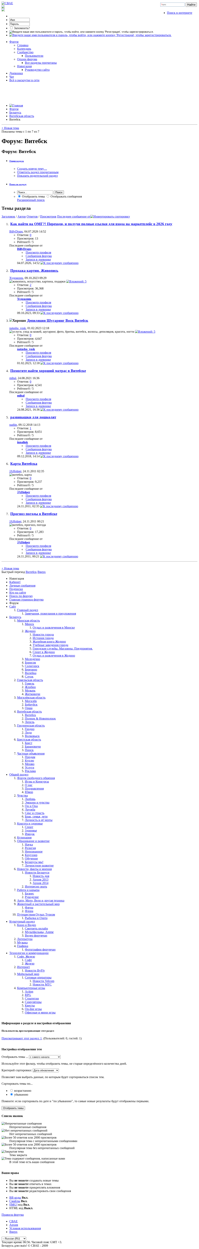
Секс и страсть (34, 813)
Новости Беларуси (37, 872)
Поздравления (34, 788)
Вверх (42, 572)
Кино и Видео (26, 925)
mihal (12, 378)
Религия (30, 848)
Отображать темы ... (15, 1056)
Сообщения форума (39, 256)
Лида (28, 732)
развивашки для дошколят (33, 417)
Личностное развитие (39, 865)
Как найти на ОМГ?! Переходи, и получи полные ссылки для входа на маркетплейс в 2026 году (91, 224)
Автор (21, 216)
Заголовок (8, 216)
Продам (30, 757)
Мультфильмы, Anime (39, 932)
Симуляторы (33, 1002)
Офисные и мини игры (40, 1012)
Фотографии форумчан (40, 949)
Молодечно (32, 659)
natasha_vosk (17, 328)
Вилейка (30, 673)
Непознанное (34, 851)
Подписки (16, 589)
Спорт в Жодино (44, 652)
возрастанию (22, 1090)
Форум (13, 41)
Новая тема (10, 128)
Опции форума (27, 59)
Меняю (29, 764)
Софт (28, 960)
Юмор (29, 792)
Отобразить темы (33, 196)
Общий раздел (18, 774)
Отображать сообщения (66, 196)
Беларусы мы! (34, 862)
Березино (31, 669)
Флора (29, 911)
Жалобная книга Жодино (49, 641)
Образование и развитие (33, 841)
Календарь (24, 48)
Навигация (24, 66)
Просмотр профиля (38, 252)
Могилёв (31, 701)
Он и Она (31, 806)
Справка (22, 45)
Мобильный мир (28, 974)
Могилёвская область (31, 697)
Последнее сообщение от (73, 216)
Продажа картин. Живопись (34, 271)
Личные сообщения (22, 585)
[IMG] (13, 1204)
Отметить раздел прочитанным (37, 172)
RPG (28, 995)
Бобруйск (31, 704)
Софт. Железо (26, 956)
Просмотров (48, 216)
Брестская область (29, 739)
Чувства (22, 795)
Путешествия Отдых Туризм (36, 914)
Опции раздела (16, 161)
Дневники (16, 73)
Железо (29, 963)
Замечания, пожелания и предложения (50, 613)
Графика (22, 946)
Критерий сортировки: (17, 1070)
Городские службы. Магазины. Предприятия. (63, 648)
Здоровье (31, 830)
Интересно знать (36, 886)
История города (43, 638)
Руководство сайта (37, 69)
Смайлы (14, 1201)
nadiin (13, 424)
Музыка (22, 942)
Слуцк (29, 676)
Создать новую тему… (32, 168)
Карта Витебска (23, 464)
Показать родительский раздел (37, 175)
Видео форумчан (36, 935)
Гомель (29, 683)
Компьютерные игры (31, 988)
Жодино (30, 631)
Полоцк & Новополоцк (40, 718)
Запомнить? (21, 28)
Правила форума (13, 1214)
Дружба (30, 809)
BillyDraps (16, 231)
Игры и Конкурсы (37, 781)
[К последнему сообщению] (59, 263)
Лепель (29, 722)
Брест (28, 743)
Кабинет (15, 582)
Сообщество (25, 52)
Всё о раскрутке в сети (24, 80)
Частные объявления (31, 753)
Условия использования (25, 1228)
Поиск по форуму (21, 596)
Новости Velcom (43, 981)
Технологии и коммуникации (29, 953)
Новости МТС (42, 984)
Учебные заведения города (50, 645)
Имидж (30, 834)
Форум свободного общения (36, 778)
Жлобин (30, 687)
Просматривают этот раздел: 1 (22, 1038)
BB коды (15, 1197)
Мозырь (30, 690)
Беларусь (15, 112)
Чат (11, 76)
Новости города (43, 634)
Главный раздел (27, 610)
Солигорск (32, 666)
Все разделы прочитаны (41, 62)
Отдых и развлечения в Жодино (54, 655)
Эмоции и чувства (37, 802)
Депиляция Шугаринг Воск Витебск (57, 320)
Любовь (30, 799)
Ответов (32, 216)
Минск (29, 624)
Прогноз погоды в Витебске (33, 514)
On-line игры (33, 1009)
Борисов (30, 662)
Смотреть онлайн (36, 928)
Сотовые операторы (38, 977)
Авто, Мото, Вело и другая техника (40, 900)
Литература (24, 939)
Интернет (23, 967)
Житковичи (32, 694)
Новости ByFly (35, 970)
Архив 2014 (40, 883)
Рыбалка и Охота (36, 918)
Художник (16, 278)
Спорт (29, 827)
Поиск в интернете (179, 12)
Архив (13, 1224)
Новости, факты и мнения (34, 869)
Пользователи (34, 55)
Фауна (29, 907)
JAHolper (15, 471)
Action (29, 991)
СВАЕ (13, 1221)
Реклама (30, 771)
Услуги (29, 767)
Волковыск (32, 736)
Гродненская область (31, 725)
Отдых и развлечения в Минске (54, 627)
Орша (28, 708)
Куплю (29, 760)
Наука (29, 844)
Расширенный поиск (31, 200)
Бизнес (29, 893)
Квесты (30, 1005)
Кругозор (31, 855)
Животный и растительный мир (38, 904)
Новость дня (41, 876)
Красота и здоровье (30, 823)
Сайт (12, 606)
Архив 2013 (40, 879)
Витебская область (21, 116)
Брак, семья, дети (36, 816)
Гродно (29, 729)
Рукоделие (32, 897)
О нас (28, 785)
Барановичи (33, 746)
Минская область (28, 620)
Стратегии (32, 998)
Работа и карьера (28, 890)
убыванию (20, 1094)
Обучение (31, 858)
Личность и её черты (38, 820)
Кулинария (24, 837)
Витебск (30, 715)
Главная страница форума (26, 599)
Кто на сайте (17, 592)
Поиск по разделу (18, 184)
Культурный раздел (22, 921)
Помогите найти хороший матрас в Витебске (48, 371)
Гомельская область (30, 680)
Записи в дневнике (38, 259)
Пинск (29, 750)
